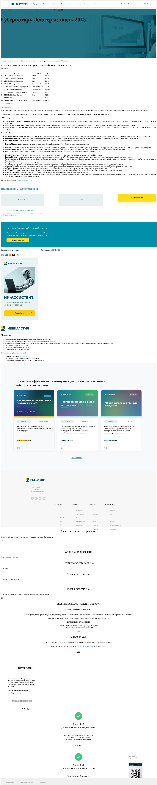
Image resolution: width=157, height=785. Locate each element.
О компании (87, 4)
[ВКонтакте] (6, 255)
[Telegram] (2, 255)
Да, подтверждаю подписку (78, 609)
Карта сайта (113, 529)
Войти (149, 4)
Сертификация (80, 514)
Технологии (113, 521)
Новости (112, 518)
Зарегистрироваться (24, 440)
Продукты (36, 4)
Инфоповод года (66, 4)
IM (60, 525)
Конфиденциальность (9, 782)
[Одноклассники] (10, 255)
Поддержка (79, 525)
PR (60, 514)
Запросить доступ (18, 240)
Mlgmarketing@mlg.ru (85, 646)
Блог (95, 4)
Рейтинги (55, 4)
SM (61, 510)
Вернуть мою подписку (9, 557)
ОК (2, 541)
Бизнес (95, 518)
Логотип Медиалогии (115, 525)
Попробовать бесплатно (127, 3)
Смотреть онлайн (67, 440)
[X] (13, 255)
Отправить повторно (22, 701)
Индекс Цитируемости (36, 341)
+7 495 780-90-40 (35, 487)
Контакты (112, 510)
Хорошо (78, 745)
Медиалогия (22, 356)
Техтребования (43, 782)
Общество (95, 525)
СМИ (94, 510)
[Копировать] (32, 179)
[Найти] (110, 3)
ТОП (61, 521)
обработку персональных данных (25, 210)
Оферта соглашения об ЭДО (26, 782)
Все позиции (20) (7, 103)
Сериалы (95, 529)
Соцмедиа (95, 514)
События (77, 4)
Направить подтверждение (78, 622)
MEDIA (62, 518)
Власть (95, 521)
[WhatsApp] (17, 255)
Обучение (46, 4)
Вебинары (79, 510)
